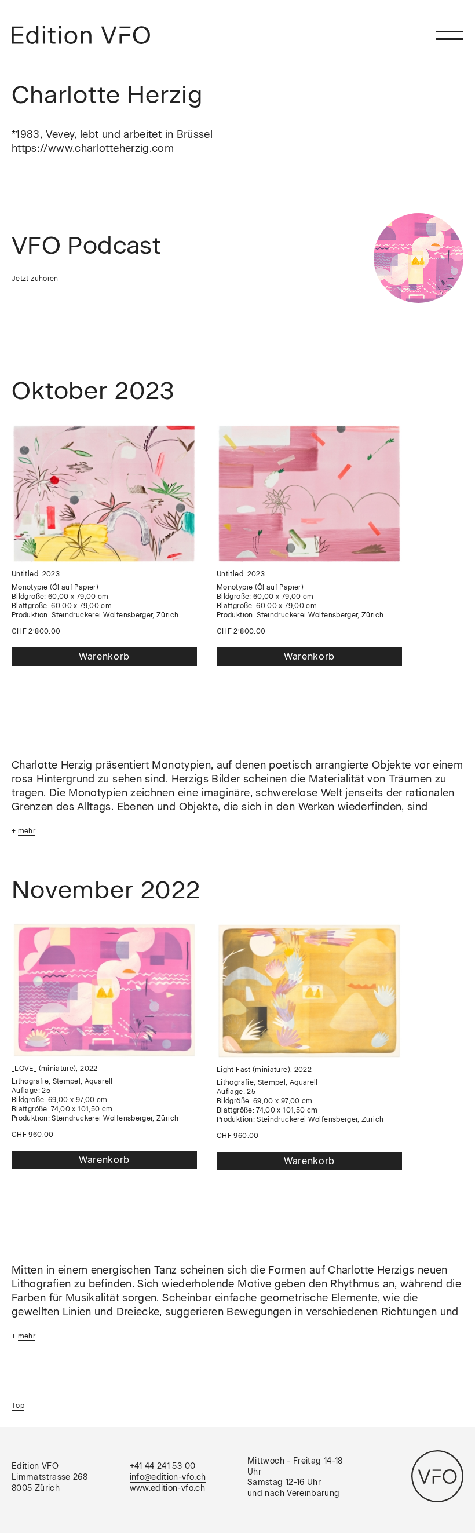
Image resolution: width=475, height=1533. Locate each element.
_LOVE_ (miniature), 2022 (55, 1068)
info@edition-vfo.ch (168, 1477)
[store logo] (81, 35)
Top (18, 1406)
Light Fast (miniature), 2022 (264, 1070)
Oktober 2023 (93, 390)
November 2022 (106, 890)
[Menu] (449, 35)
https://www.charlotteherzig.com (93, 148)
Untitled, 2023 (36, 574)
